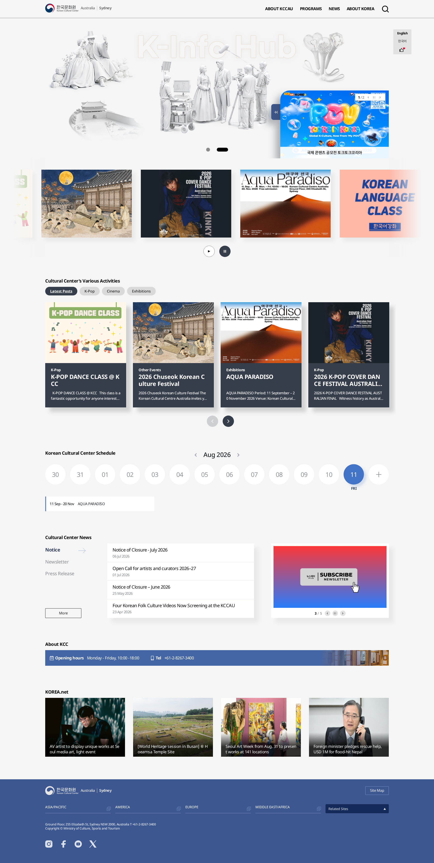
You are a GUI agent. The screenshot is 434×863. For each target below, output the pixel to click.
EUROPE (191, 807)
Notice (52, 550)
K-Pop (90, 291)
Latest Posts (61, 291)
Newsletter (57, 562)
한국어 (402, 41)
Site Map (377, 790)
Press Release (59, 574)
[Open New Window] (90, 68)
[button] (211, 150)
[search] (385, 9)
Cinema (113, 291)
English (402, 33)
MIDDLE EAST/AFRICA (272, 807)
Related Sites (338, 808)
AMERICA (122, 807)
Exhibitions (141, 291)
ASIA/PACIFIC (55, 807)
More (63, 614)
